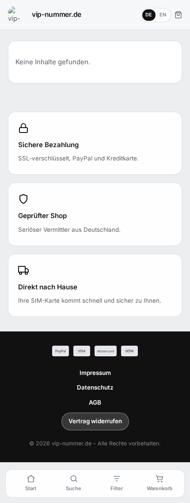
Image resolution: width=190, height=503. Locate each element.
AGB (95, 402)
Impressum (95, 372)
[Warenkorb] (178, 15)
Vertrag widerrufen (95, 421)
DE (148, 15)
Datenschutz (95, 387)
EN (163, 15)
